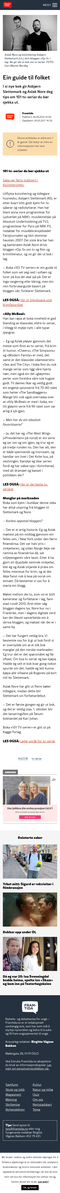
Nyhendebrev (15, 1109)
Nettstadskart (42, 1104)
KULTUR (23, 758)
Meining (11, 1099)
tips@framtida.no (17, 1129)
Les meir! (43, 1181)
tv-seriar (37, 758)
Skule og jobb (15, 1089)
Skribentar (13, 1104)
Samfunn (12, 1084)
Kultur (37, 1084)
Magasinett (13, 1094)
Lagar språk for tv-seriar (37, 741)
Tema (36, 1109)
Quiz (36, 1094)
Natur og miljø (43, 1089)
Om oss (38, 1099)
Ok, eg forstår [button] (30, 1187)
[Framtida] (7, 5)
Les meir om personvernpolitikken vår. (28, 1067)
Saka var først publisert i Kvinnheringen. (20, 182)
